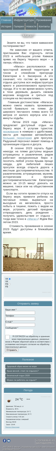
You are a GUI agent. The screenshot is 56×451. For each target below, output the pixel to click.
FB (6, 284)
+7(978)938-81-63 (45, 440)
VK (6, 279)
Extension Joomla (46, 292)
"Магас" (28, 36)
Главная (6, 20)
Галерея (19, 26)
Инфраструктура (24, 20)
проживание (11, 131)
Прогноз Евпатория (12, 427)
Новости (31, 26)
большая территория (17, 137)
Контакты (44, 26)
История (6, 26)
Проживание (43, 20)
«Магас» (32, 218)
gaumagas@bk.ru (45, 442)
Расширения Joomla (46, 396)
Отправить (11, 350)
